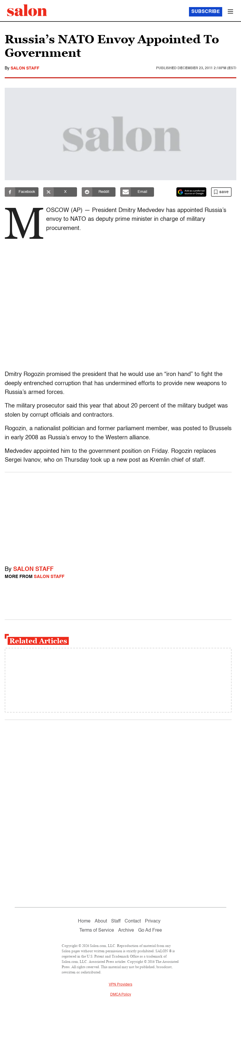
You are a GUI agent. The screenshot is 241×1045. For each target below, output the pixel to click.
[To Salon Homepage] (27, 10)
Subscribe (205, 11)
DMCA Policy (120, 994)
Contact (133, 921)
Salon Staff (25, 68)
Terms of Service (96, 930)
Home (84, 921)
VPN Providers (120, 984)
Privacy (152, 921)
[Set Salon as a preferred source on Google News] (191, 192)
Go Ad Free (150, 930)
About (101, 921)
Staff (115, 921)
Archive (126, 930)
